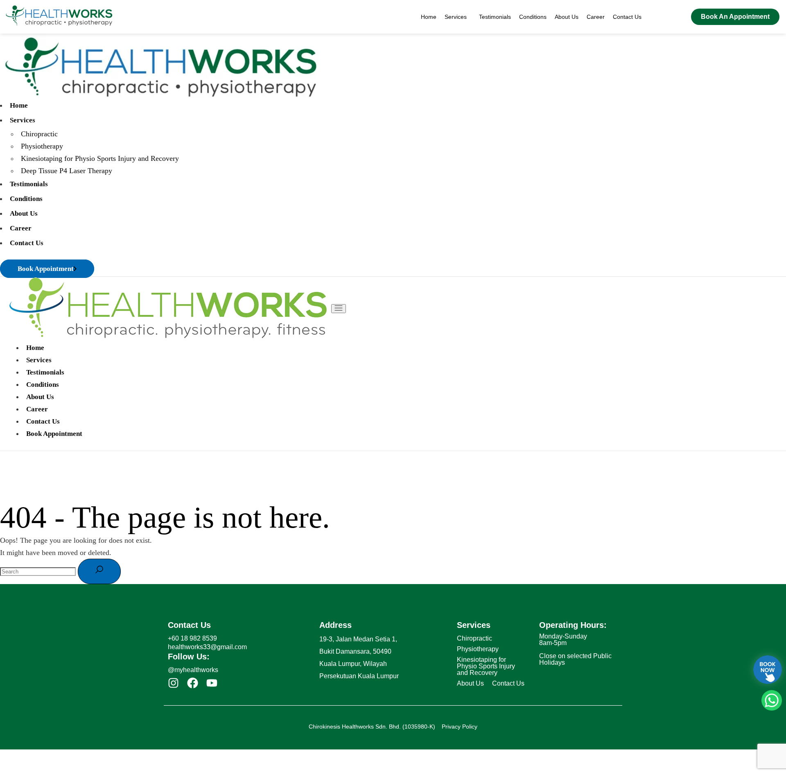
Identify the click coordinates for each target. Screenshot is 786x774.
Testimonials (495, 17)
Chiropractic (474, 638)
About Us (566, 17)
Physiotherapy (478, 648)
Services (456, 17)
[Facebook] (192, 682)
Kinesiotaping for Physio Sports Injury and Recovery (486, 666)
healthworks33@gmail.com (207, 646)
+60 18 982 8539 (192, 638)
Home (428, 17)
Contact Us (627, 17)
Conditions (533, 17)
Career (596, 17)
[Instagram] (173, 682)
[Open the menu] (338, 308)
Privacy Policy (459, 726)
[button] (457, 17)
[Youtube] (211, 682)
